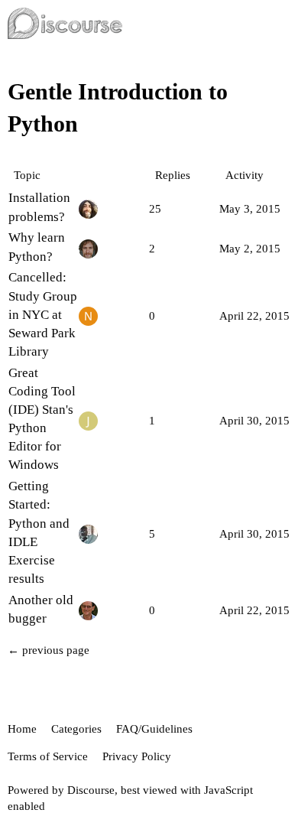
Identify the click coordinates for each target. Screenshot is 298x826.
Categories (76, 729)
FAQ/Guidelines (154, 729)
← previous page (48, 650)
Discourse (91, 790)
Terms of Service (48, 756)
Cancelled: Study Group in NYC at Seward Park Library (42, 314)
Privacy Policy (136, 756)
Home (22, 729)
